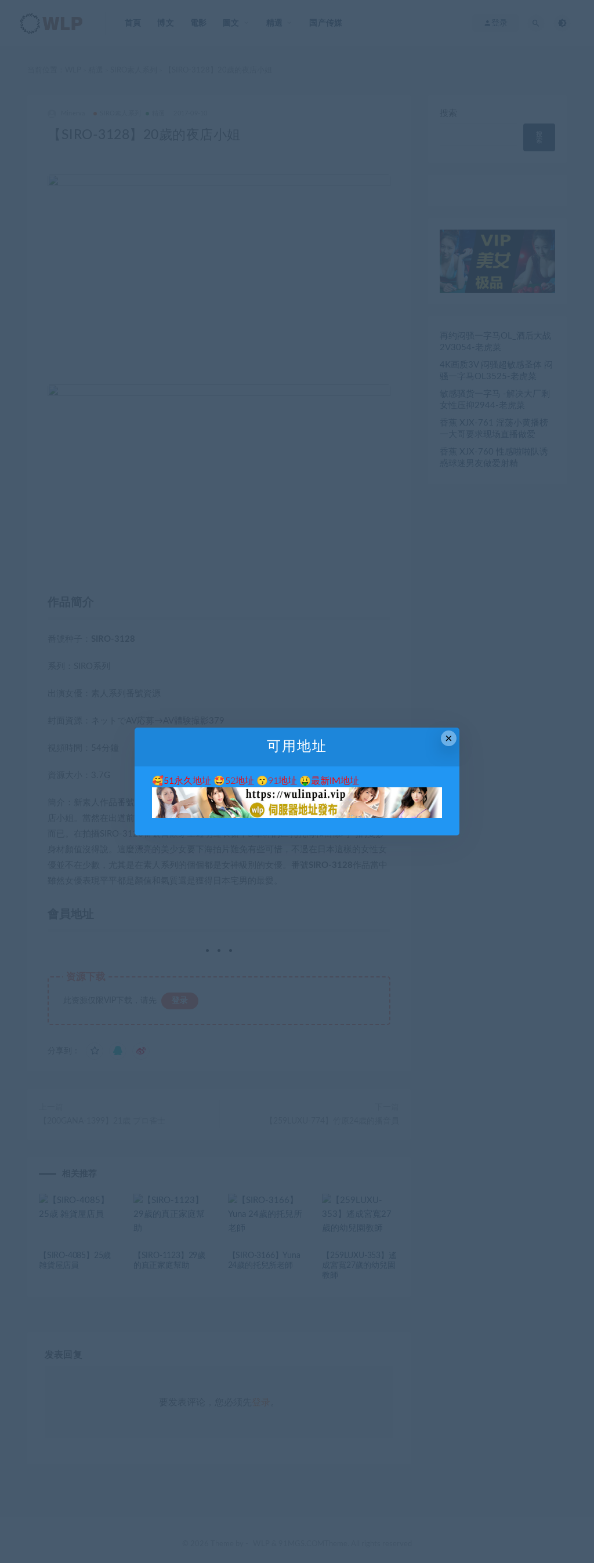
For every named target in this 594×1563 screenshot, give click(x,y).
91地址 (282, 781)
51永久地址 (187, 781)
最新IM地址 (335, 781)
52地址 (239, 781)
